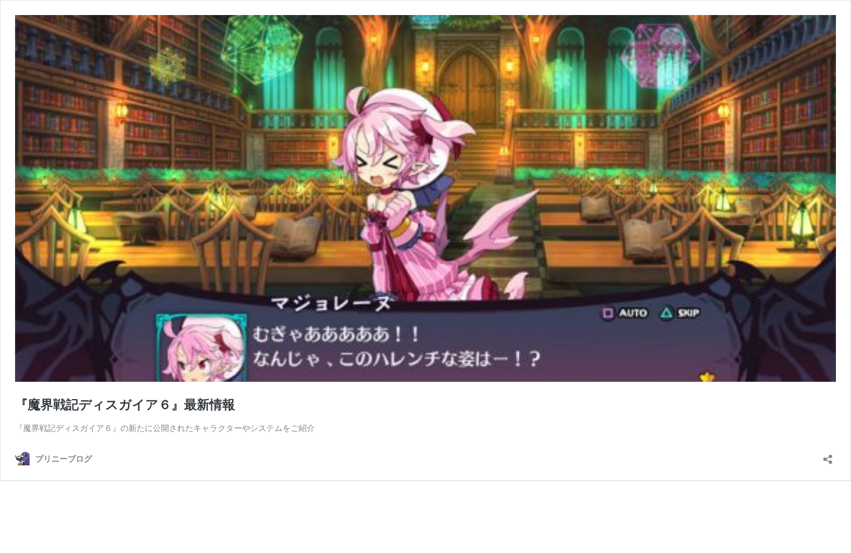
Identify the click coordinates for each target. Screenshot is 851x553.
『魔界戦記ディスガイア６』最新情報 (125, 404)
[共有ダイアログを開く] (828, 455)
